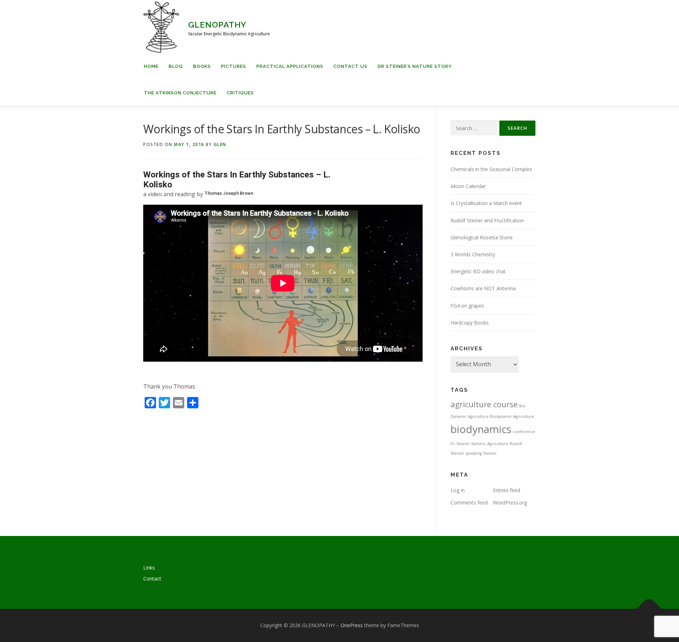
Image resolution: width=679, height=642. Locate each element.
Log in (458, 490)
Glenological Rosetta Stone (482, 237)
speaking (474, 453)
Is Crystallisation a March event (486, 203)
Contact (152, 578)
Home (151, 66)
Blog (176, 66)
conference (524, 431)
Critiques (240, 92)
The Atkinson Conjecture (180, 92)
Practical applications (289, 66)
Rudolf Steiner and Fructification (487, 220)
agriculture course (484, 404)
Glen (220, 144)
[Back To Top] (649, 608)
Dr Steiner (460, 443)
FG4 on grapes (467, 305)
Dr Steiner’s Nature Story (415, 66)
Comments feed (469, 502)
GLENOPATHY (217, 24)
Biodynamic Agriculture (512, 416)
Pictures (233, 66)
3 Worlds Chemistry (473, 254)
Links (149, 567)
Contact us (350, 66)
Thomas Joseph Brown (228, 193)
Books (202, 66)
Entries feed (506, 490)
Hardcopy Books (470, 322)
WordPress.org (510, 502)
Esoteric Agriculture (489, 443)
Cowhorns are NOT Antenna (483, 288)
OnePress (352, 625)
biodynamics (481, 429)
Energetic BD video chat (478, 271)
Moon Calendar (468, 186)
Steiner (490, 453)
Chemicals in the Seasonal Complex (491, 169)
